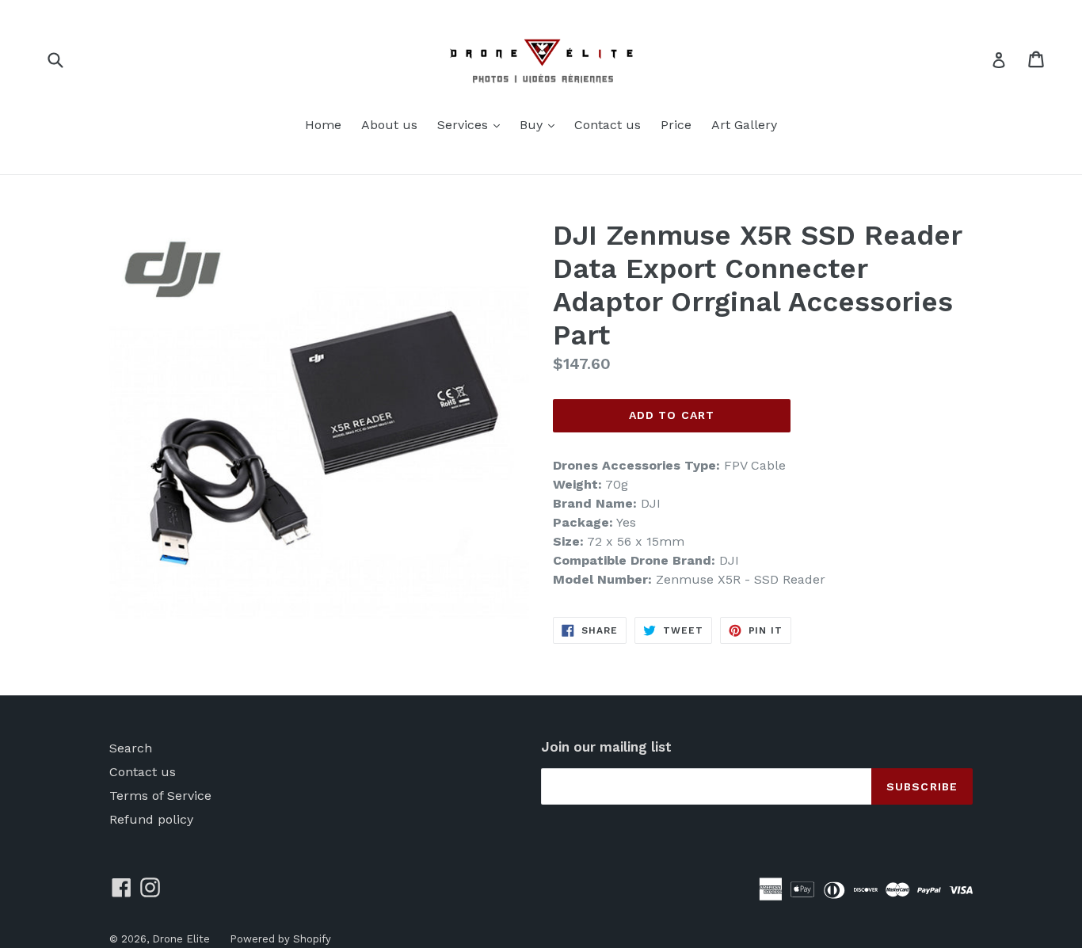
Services (472, 124)
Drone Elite (181, 939)
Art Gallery (744, 124)
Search (130, 748)
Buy (541, 124)
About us (389, 124)
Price (676, 124)
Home (323, 124)
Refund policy (151, 819)
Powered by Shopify (280, 939)
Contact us (607, 124)
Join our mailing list (606, 747)
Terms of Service (160, 795)
